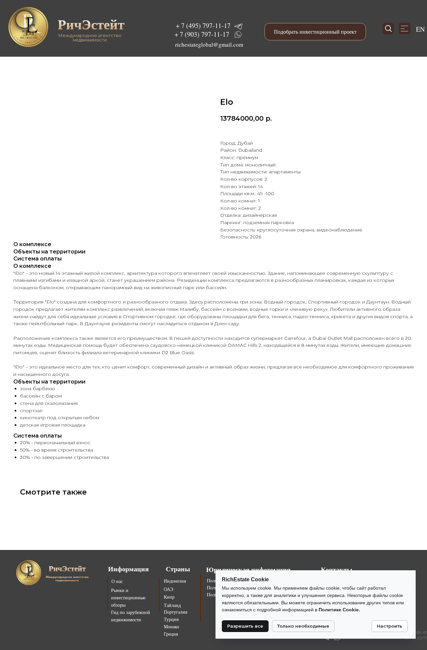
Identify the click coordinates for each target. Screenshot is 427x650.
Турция (171, 619)
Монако (171, 626)
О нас (117, 581)
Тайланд (172, 605)
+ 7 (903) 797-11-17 (201, 34)
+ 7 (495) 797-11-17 (203, 25)
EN (420, 29)
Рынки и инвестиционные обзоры (128, 597)
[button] (315, 31)
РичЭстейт (91, 24)
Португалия (175, 612)
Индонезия (175, 581)
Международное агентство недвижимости (89, 37)
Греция (171, 634)
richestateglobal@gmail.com (209, 44)
